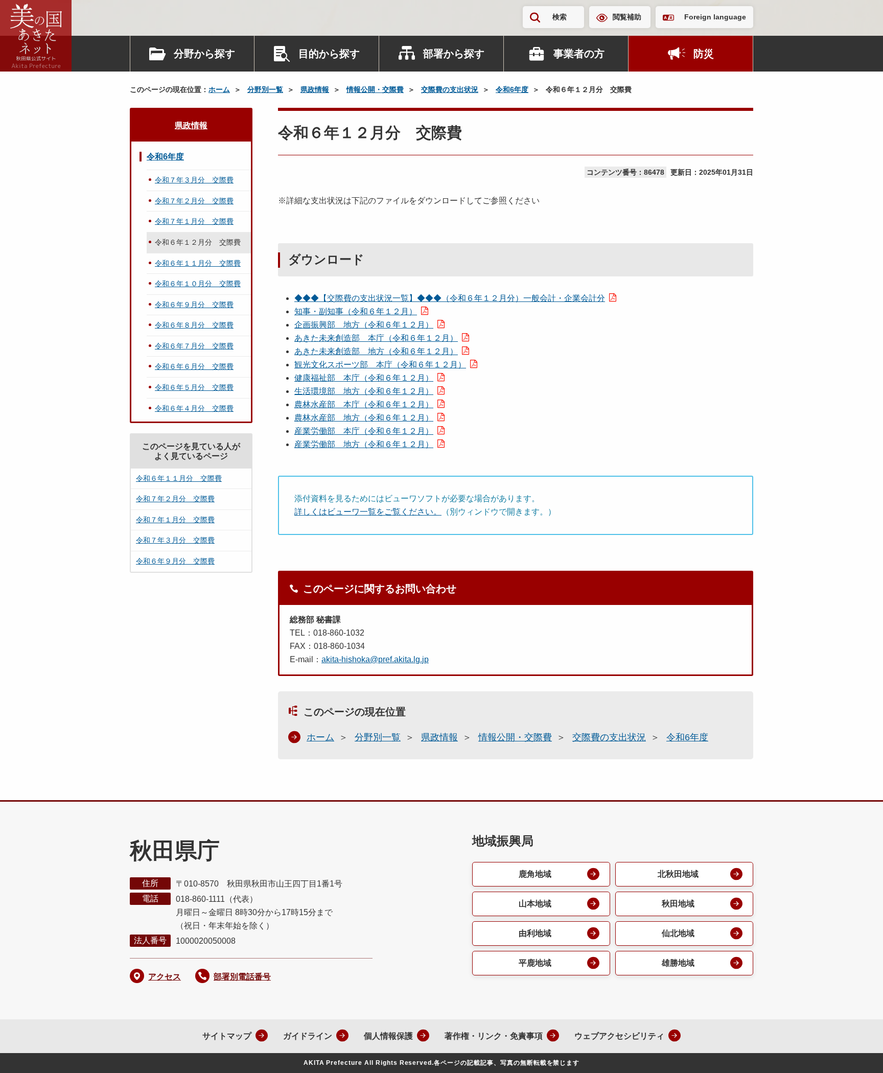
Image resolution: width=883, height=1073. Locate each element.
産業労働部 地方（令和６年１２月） (363, 444)
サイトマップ (226, 1036)
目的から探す (329, 53)
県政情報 (314, 89)
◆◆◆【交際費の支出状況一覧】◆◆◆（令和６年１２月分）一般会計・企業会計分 (449, 298)
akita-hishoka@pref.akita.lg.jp (375, 659)
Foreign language (715, 17)
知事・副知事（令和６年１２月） (355, 311)
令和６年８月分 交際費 (194, 325)
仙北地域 (678, 933)
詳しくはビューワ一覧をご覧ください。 (368, 511)
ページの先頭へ (855, 1051)
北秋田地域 (678, 874)
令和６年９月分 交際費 (194, 304)
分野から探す (204, 53)
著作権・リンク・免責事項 (494, 1036)
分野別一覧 (265, 89)
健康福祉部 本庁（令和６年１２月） (363, 378)
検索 (559, 17)
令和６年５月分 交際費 (194, 387)
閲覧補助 (627, 17)
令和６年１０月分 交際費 (198, 283)
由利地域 (535, 933)
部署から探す (453, 53)
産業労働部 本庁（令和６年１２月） (363, 431)
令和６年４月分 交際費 (194, 408)
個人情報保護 (388, 1036)
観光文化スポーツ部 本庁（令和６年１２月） (380, 364)
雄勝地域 (678, 963)
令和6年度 (512, 89)
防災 (703, 53)
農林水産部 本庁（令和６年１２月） (363, 404)
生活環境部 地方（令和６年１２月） (363, 391)
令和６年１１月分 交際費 (198, 263)
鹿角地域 (535, 874)
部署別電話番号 (242, 976)
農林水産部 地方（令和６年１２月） (363, 417)
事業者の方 (579, 53)
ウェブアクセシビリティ (619, 1036)
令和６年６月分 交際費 (194, 366)
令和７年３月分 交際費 (194, 180)
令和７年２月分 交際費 (194, 201)
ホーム (219, 89)
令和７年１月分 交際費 (194, 221)
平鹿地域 (535, 963)
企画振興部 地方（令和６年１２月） (363, 324)
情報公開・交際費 (375, 89)
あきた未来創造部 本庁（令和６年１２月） (376, 338)
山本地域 (535, 903)
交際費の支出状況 (449, 89)
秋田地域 (678, 903)
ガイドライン (307, 1036)
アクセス (164, 976)
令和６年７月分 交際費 (194, 346)
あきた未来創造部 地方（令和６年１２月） (376, 351)
